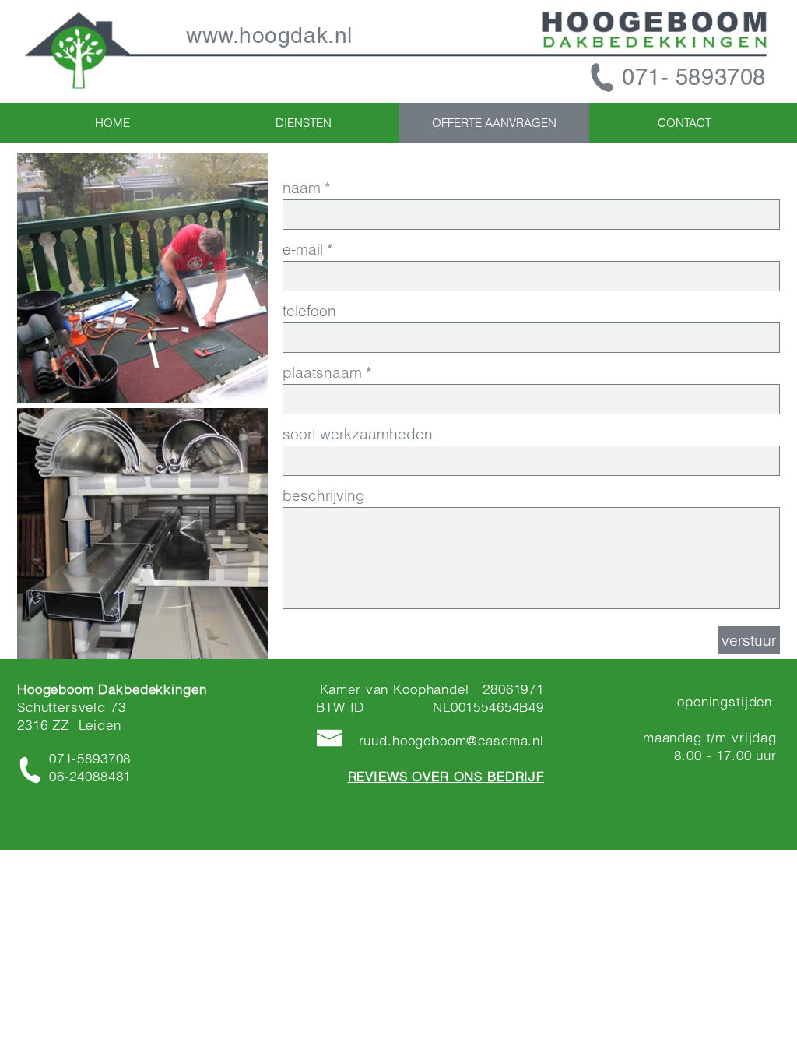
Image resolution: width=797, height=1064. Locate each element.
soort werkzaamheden (358, 434)
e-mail (303, 249)
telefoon (309, 311)
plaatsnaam (322, 372)
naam (302, 188)
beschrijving (324, 495)
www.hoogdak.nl (269, 35)
